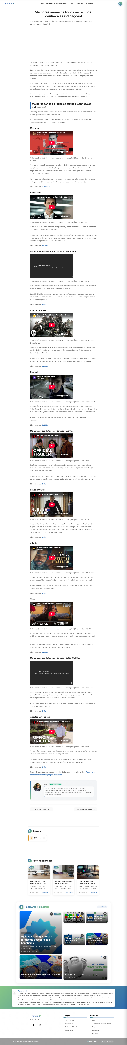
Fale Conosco (69, 1030)
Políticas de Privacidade (72, 1027)
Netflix (44, 304)
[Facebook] (34, 1025)
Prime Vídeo (46, 187)
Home (42, 3)
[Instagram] (39, 1025)
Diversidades (79, 3)
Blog (71, 3)
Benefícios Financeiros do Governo (56, 3)
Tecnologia (89, 3)
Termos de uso (69, 1020)
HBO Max (45, 246)
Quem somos (69, 1023)
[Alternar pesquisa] (120, 4)
